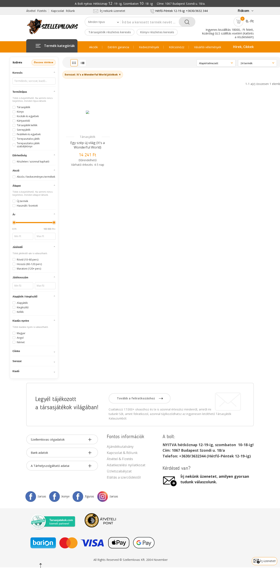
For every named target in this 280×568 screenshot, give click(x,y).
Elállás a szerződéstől (124, 477)
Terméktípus (20, 91)
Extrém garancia (118, 47)
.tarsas (41, 496)
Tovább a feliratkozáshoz (136, 398)
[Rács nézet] (74, 62)
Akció (16, 170)
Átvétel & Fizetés (120, 458)
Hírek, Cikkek (243, 47)
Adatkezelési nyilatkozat (126, 465)
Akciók (93, 47)
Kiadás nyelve (21, 320)
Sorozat (17, 361)
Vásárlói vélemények (207, 47)
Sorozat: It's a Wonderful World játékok (93, 74)
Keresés (18, 72)
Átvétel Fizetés (36, 11)
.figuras (89, 496)
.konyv (65, 496)
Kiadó (16, 371)
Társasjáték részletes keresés (109, 32)
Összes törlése (43, 62)
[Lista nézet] (82, 62)
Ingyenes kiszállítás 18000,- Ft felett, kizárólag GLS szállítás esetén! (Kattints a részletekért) (228, 33)
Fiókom (243, 10)
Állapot (17, 185)
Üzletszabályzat (119, 471)
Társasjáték (87, 137)
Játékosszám (20, 277)
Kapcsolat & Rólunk (122, 452)
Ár (14, 214)
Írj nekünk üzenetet (111, 11)
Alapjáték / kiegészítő (25, 296)
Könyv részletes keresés (157, 32)
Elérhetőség (20, 155)
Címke (16, 351)
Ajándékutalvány (120, 446)
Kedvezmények (149, 47)
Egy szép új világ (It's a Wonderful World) (87, 145)
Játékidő (18, 247)
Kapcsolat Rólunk (63, 11)
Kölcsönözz (176, 47)
